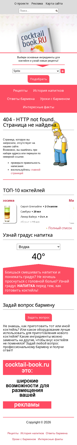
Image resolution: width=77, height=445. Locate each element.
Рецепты (20, 90)
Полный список (60, 228)
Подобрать (38, 79)
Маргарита (12, 200)
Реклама (37, 3)
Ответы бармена (21, 98)
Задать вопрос (38, 317)
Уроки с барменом (55, 98)
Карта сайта (54, 3)
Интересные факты (38, 107)
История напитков (48, 90)
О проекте (21, 3)
